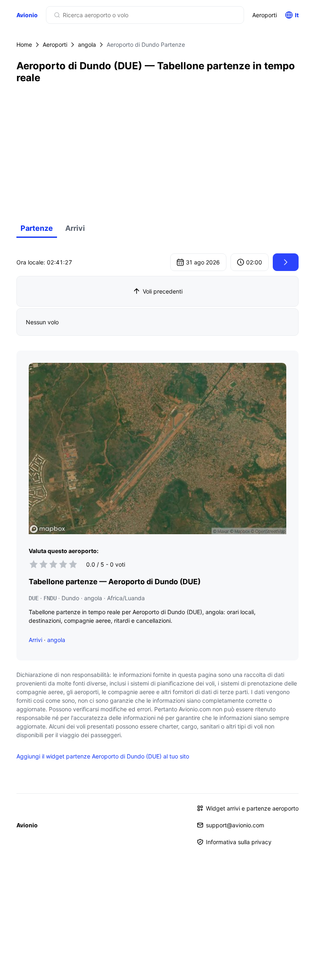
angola (87, 44)
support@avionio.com (235, 825)
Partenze (37, 228)
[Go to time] (286, 262)
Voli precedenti (163, 291)
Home (24, 44)
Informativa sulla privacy (239, 841)
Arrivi (75, 228)
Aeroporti (264, 14)
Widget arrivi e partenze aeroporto (252, 808)
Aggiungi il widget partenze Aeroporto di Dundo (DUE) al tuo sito (102, 756)
